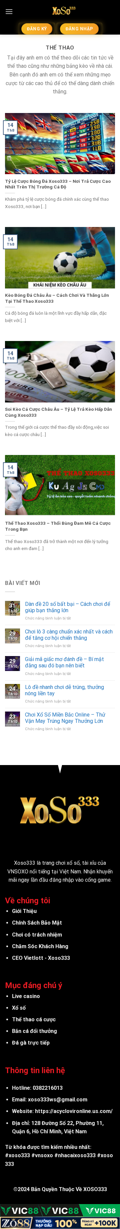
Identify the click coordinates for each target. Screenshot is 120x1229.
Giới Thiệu (24, 911)
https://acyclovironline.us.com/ (74, 1111)
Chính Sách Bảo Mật (37, 923)
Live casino (26, 996)
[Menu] (9, 11)
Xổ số (19, 1008)
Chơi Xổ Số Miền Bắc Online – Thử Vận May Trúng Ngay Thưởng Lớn (65, 718)
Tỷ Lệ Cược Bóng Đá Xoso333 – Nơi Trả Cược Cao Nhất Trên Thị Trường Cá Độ (58, 184)
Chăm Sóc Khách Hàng (40, 946)
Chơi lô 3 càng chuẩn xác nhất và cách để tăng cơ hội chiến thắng (69, 634)
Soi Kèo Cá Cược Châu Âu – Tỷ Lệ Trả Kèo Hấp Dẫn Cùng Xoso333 (58, 412)
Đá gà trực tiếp (31, 1043)
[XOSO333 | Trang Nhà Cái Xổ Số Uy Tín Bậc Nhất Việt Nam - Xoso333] (64, 11)
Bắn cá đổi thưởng (34, 1031)
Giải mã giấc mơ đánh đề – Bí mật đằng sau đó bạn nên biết (64, 662)
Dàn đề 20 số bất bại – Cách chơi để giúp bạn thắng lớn (67, 607)
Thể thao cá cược (34, 1019)
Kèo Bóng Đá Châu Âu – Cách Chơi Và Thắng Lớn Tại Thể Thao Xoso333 (57, 298)
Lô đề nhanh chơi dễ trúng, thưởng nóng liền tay (64, 690)
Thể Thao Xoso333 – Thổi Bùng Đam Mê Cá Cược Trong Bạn (58, 526)
